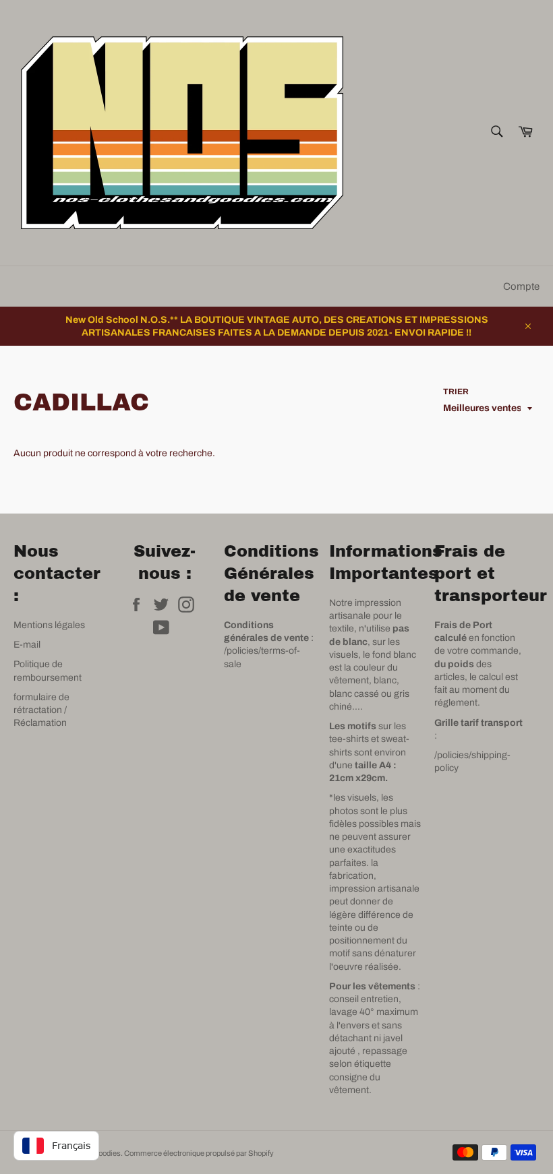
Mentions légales (49, 625)
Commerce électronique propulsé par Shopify (199, 1153)
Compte (521, 286)
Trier (456, 391)
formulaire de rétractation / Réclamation (41, 710)
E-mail (26, 645)
